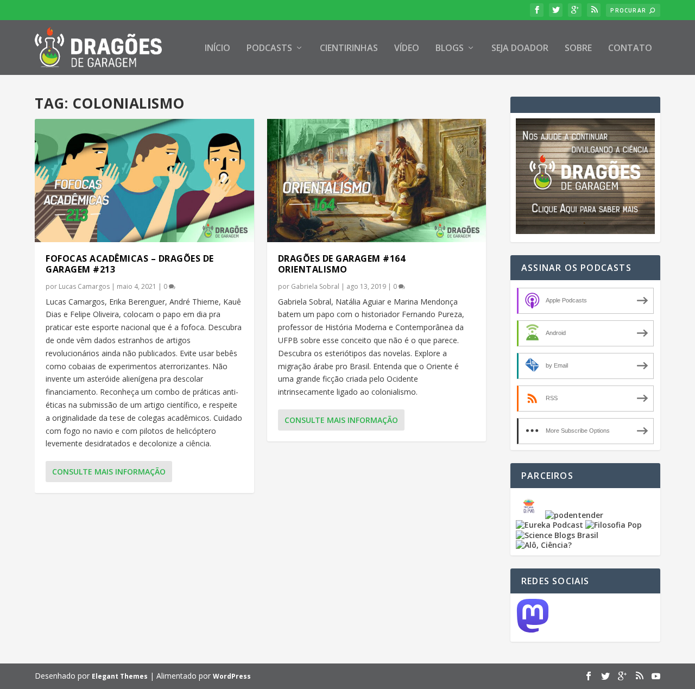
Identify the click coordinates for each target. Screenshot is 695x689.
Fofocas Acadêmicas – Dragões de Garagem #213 (130, 264)
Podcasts (269, 48)
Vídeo (406, 48)
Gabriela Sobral (315, 286)
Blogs (449, 48)
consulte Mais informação (109, 471)
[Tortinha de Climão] (530, 515)
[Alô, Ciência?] (544, 545)
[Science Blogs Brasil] (557, 535)
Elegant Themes (120, 676)
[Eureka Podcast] (549, 525)
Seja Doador (519, 48)
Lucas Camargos (84, 286)
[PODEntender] (574, 515)
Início (217, 48)
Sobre (578, 48)
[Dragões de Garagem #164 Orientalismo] (376, 180)
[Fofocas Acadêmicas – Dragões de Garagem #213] (144, 180)
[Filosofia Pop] (613, 525)
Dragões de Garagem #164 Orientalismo (342, 264)
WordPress (232, 676)
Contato (630, 48)
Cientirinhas (349, 48)
